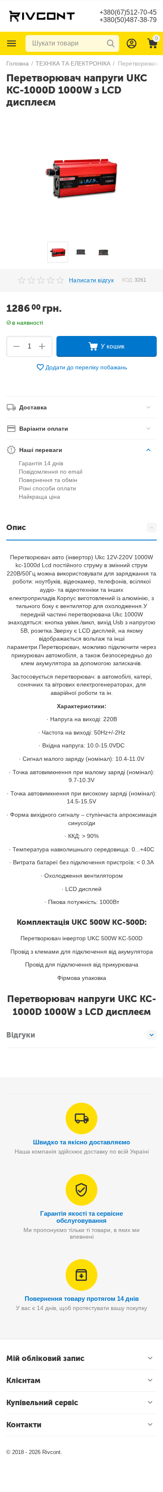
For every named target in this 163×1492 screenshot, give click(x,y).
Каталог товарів (12, 43)
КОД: (127, 280)
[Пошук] (110, 43)
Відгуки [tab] (20, 1035)
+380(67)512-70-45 (128, 12)
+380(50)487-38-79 (128, 19)
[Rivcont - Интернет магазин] (41, 15)
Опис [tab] (16, 527)
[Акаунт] (132, 43)
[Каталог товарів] (11, 43)
